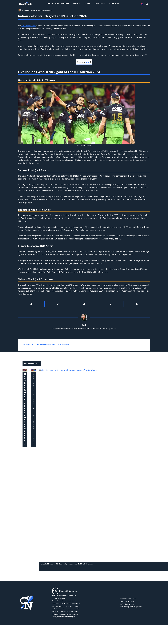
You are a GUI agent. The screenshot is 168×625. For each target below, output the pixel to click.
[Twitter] (57, 304)
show (88, 62)
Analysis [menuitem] (76, 4)
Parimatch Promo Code (128, 599)
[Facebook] (31, 304)
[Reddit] (84, 304)
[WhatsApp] (137, 304)
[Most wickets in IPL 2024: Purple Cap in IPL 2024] (25, 370)
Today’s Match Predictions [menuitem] (58, 4)
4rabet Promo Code (127, 601)
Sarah (84, 325)
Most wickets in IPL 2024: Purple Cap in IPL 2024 (25, 409)
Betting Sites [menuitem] (114, 4)
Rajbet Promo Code (127, 604)
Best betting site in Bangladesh (131, 606)
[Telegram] (110, 304)
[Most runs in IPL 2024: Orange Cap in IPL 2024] (33, 370)
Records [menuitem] (87, 4)
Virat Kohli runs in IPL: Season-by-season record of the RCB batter (67, 564)
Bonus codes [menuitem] (100, 4)
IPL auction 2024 (28, 25)
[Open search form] (147, 4)
